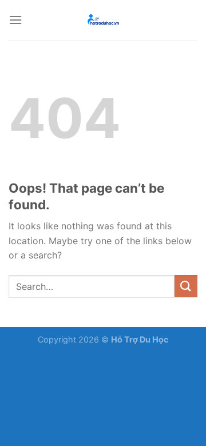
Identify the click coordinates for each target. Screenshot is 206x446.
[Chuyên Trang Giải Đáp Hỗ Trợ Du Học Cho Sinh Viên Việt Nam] (103, 20)
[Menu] (15, 20)
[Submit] (186, 286)
